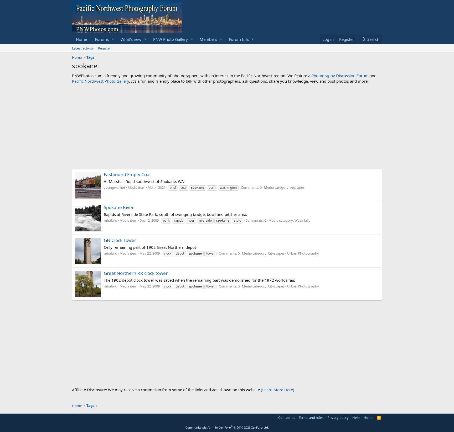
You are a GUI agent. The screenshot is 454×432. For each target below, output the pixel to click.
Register (104, 48)
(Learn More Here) (277, 389)
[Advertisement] (227, 126)
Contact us (286, 417)
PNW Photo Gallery (170, 39)
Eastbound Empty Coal (127, 174)
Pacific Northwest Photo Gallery (100, 81)
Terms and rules (311, 417)
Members (208, 39)
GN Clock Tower (120, 240)
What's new (131, 39)
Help (356, 417)
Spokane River (119, 207)
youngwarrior (114, 187)
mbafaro (110, 220)
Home (81, 39)
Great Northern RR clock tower (136, 273)
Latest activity (83, 48)
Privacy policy (338, 417)
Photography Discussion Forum (340, 75)
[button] (113, 39)
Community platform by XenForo (227, 427)
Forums (102, 39)
